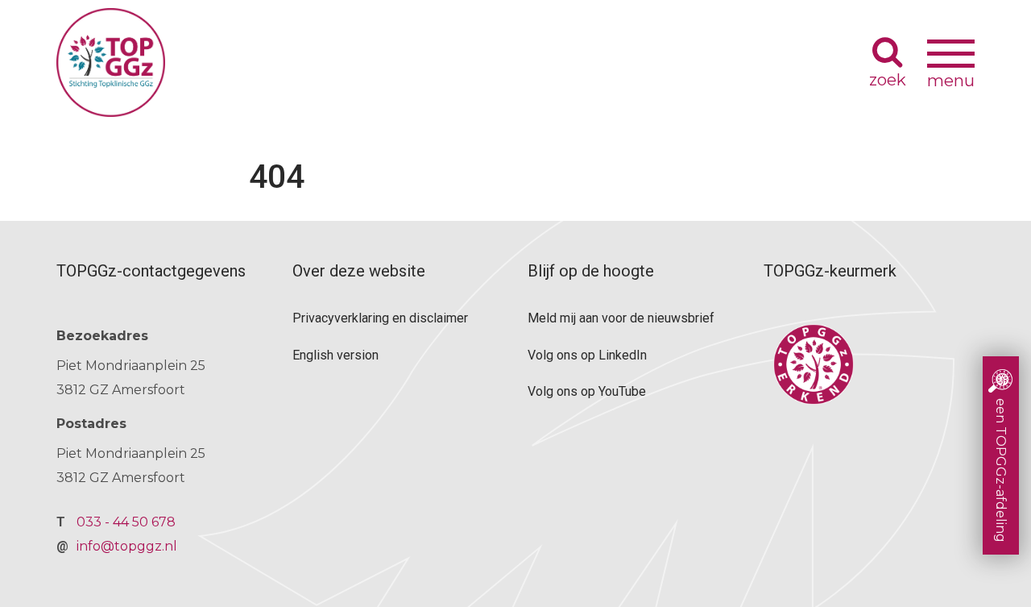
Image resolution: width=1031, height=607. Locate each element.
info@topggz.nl (127, 546)
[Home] (459, 62)
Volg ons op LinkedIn (587, 355)
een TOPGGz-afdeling (1000, 470)
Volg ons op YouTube (587, 391)
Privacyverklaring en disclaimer (380, 318)
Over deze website (358, 271)
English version (335, 355)
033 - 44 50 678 (126, 522)
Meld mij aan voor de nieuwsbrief (621, 318)
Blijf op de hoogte (591, 271)
